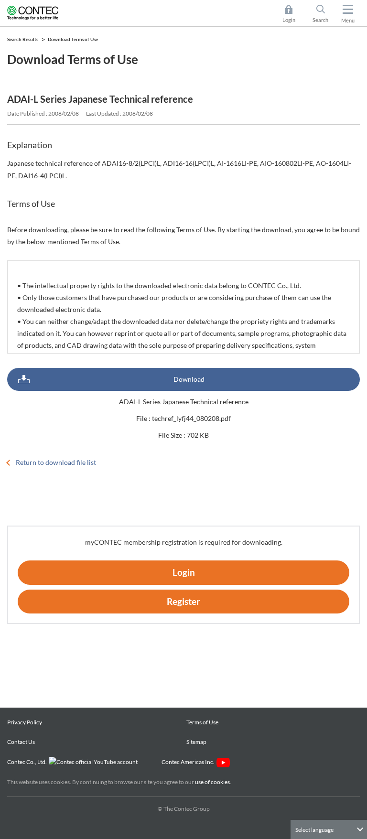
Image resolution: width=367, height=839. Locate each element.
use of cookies (212, 781)
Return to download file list (56, 462)
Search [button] (324, 14)
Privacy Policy (24, 722)
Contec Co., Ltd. (28, 761)
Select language (314, 829)
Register (183, 601)
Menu (348, 20)
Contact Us (21, 741)
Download (189, 379)
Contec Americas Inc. (189, 761)
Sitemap (196, 741)
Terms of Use (202, 722)
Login (184, 572)
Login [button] (293, 14)
